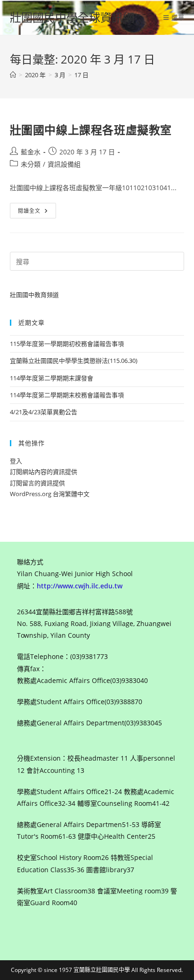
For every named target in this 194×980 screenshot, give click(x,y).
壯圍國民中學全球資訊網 (72, 17)
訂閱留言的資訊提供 (37, 483)
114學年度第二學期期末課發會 (51, 378)
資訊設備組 (64, 164)
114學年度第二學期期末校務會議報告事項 (67, 395)
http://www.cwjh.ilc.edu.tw (79, 585)
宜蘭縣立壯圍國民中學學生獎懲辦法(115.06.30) (73, 360)
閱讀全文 (32, 212)
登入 (16, 461)
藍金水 (30, 151)
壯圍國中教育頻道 (34, 294)
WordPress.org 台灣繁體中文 (49, 494)
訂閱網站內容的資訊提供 (43, 471)
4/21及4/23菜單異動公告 (43, 412)
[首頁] (13, 75)
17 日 (81, 75)
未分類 (30, 164)
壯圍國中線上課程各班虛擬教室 (91, 129)
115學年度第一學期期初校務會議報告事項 (67, 343)
